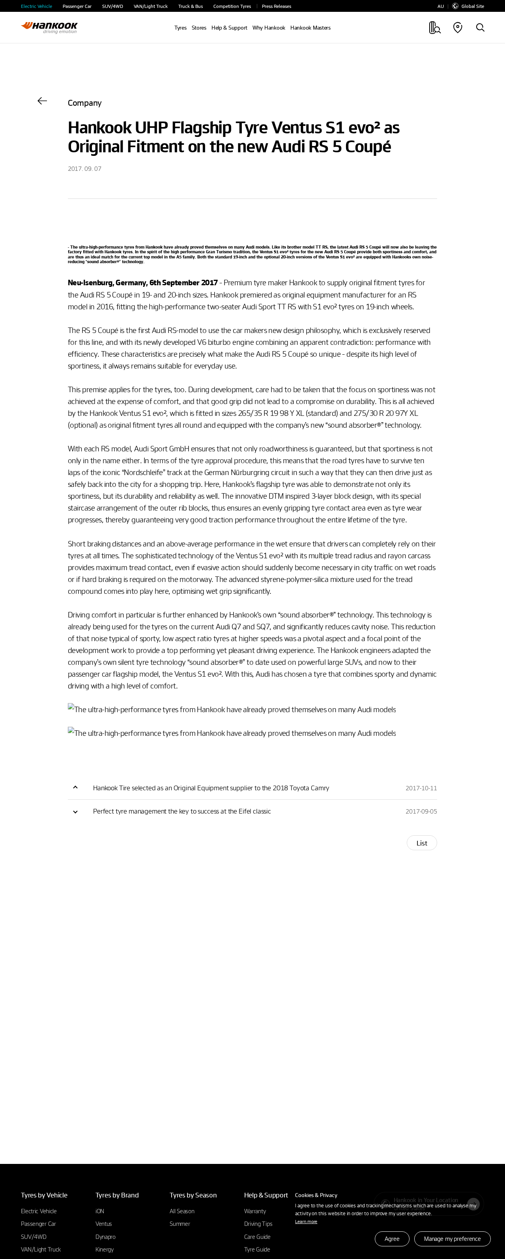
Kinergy (104, 1249)
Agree (392, 1238)
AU (441, 6)
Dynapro (105, 1236)
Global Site (473, 6)
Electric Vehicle (36, 6)
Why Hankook (268, 27)
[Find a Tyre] (480, 28)
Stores (199, 27)
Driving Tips (258, 1223)
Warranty (255, 1211)
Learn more (306, 1221)
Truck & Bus (190, 6)
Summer (180, 1223)
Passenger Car (77, 6)
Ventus (103, 1223)
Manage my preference (452, 1238)
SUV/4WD (112, 6)
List (422, 842)
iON (99, 1211)
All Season (182, 1211)
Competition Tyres (232, 6)
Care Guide (257, 1236)
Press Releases (276, 6)
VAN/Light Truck (151, 6)
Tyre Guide (257, 1249)
